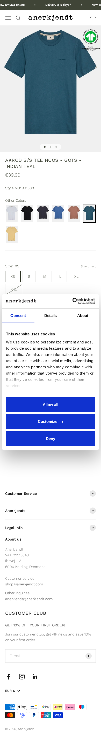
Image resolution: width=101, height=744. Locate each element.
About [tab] (83, 315)
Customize (47, 421)
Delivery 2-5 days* (55, 4)
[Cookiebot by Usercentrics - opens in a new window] (72, 301)
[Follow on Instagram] (21, 676)
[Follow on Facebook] (8, 676)
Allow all (50, 404)
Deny (50, 438)
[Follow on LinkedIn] (35, 676)
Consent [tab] (18, 315)
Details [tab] (50, 315)
